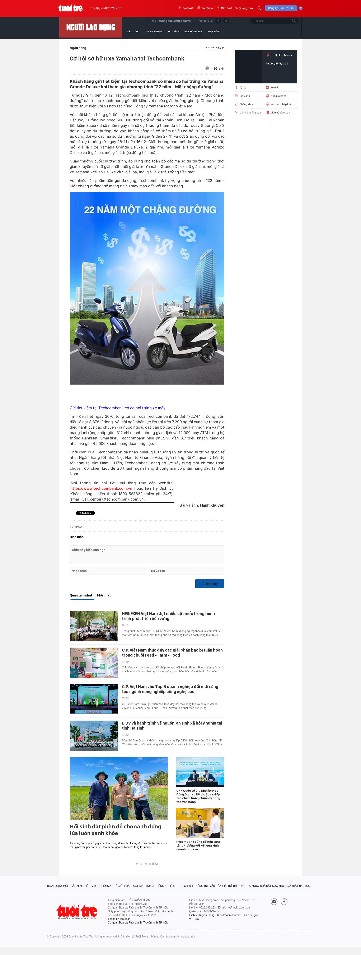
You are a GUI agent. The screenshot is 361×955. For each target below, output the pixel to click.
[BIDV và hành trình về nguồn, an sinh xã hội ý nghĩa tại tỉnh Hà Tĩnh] (94, 736)
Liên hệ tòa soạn (280, 112)
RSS (196, 918)
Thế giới (117, 886)
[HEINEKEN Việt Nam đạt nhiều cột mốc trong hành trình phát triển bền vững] (94, 626)
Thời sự (105, 886)
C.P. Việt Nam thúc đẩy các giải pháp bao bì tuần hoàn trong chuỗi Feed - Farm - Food (172, 653)
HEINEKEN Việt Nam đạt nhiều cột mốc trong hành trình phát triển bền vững (168, 616)
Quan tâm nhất (81, 595)
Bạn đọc (305, 886)
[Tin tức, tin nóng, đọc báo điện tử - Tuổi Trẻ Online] (70, 8)
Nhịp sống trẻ (199, 886)
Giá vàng (244, 95)
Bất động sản (193, 31)
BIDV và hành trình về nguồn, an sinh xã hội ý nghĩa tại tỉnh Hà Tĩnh (172, 726)
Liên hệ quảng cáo (250, 112)
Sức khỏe (279, 886)
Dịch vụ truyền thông (201, 915)
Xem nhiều (83, 886)
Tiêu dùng (133, 31)
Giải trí (227, 886)
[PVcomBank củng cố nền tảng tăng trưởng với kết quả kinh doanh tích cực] (200, 823)
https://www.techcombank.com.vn (102, 488)
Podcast (187, 8)
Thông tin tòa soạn (119, 918)
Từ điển (275, 87)
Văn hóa (215, 886)
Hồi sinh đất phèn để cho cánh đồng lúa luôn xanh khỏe (115, 830)
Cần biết (226, 8)
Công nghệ (164, 886)
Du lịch (183, 886)
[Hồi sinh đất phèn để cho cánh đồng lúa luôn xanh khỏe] (119, 788)
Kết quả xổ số (278, 95)
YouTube (207, 8)
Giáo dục (253, 886)
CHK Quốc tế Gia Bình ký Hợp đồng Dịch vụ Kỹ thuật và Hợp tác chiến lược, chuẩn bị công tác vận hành (198, 796)
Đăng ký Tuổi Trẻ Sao (281, 8)
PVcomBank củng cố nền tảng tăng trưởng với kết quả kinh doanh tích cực (198, 845)
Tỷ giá (243, 87)
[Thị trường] (90, 27)
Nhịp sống (214, 31)
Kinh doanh (147, 886)
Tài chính (173, 31)
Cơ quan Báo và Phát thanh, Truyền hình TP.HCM (138, 922)
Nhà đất (265, 886)
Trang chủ (54, 886)
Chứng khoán (247, 104)
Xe (174, 886)
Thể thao (239, 886)
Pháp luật (131, 886)
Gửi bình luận (209, 583)
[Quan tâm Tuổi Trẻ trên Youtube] (274, 902)
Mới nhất (104, 595)
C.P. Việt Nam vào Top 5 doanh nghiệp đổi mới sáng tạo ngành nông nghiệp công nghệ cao (170, 689)
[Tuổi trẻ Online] (77, 911)
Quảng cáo (246, 8)
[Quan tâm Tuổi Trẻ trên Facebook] (284, 902)
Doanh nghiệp (153, 31)
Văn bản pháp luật (281, 104)
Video (95, 886)
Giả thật (292, 886)
